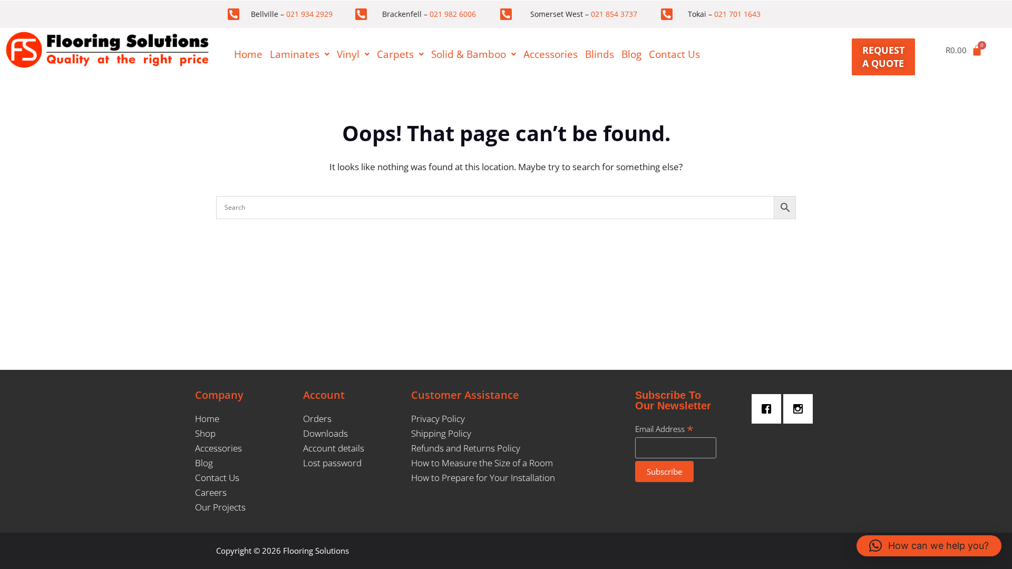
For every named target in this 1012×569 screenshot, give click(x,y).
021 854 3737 (614, 14)
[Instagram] (800, 409)
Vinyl (348, 54)
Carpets (395, 54)
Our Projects (220, 507)
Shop (205, 433)
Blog (631, 54)
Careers (211, 492)
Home (248, 54)
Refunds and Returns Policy (465, 448)
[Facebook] (769, 409)
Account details (333, 448)
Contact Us (674, 54)
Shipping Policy (441, 433)
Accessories (550, 54)
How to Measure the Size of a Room (482, 463)
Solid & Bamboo (468, 54)
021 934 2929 (309, 14)
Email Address (664, 429)
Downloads (325, 433)
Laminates (294, 54)
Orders (317, 419)
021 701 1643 (737, 14)
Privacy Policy (438, 419)
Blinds (599, 54)
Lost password (332, 463)
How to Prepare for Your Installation (483, 478)
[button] (299, 54)
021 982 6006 (453, 14)
